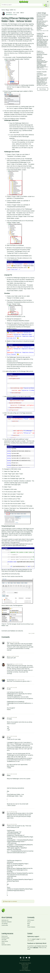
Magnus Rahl (9, 664)
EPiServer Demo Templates (24, 114)
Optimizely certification (7, 921)
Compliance (25, 969)
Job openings (5, 923)
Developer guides (5, 937)
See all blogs (42, 89)
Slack (28, 925)
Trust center (25, 967)
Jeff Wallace (9, 12)
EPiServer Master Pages (25, 108)
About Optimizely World (25, 963)
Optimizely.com (5, 920)
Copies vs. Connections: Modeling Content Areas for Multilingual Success (42, 55)
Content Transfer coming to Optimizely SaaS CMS (42, 74)
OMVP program (30, 920)
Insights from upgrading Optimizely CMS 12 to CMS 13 (42, 36)
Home (3, 10)
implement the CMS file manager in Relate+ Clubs (19, 25)
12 (14, 10)
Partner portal (4, 936)
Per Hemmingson (13, 24)
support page (35, 939)
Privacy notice (25, 964)
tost (8, 656)
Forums (29, 921)
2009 (11, 10)
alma (8, 642)
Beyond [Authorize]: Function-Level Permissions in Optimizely (42, 17)
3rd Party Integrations (25, 970)
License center (5, 925)
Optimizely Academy (6, 944)
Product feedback (31, 927)
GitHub (3, 943)
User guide (4, 939)
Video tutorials (5, 941)
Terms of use (25, 966)
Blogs (7, 10)
